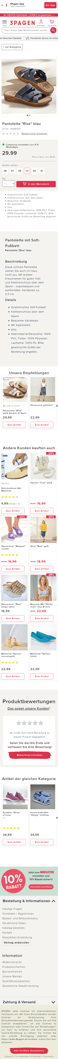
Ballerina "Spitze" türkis (40, 655)
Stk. (4, 179)
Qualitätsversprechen (16, 981)
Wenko (5, 483)
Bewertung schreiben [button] (30, 755)
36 (5, 170)
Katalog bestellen (13, 927)
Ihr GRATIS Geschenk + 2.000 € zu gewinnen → (29, 15)
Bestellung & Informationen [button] (26, 901)
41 (41, 170)
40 (34, 170)
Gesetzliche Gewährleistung (20, 986)
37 (12, 170)
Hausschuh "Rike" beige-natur (11, 605)
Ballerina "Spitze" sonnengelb (11, 655)
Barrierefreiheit (12, 971)
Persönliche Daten (14, 923)
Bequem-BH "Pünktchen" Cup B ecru (41, 605)
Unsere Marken (12, 976)
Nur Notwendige (22, 1056)
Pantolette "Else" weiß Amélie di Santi (14, 411)
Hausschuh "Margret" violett (13, 547)
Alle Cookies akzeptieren (29, 1050)
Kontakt (7, 932)
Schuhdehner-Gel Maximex (11, 489)
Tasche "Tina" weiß (41, 482)
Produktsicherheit (13, 967)
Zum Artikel (14, 424)
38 (19, 170)
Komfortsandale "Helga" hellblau (39, 813)
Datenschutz (48, 1056)
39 (27, 170)
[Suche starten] (53, 30)
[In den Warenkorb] (36, 179)
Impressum (9, 1056)
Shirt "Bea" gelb (39, 546)
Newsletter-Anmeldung (17, 937)
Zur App (50, 5)
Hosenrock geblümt (41, 405)
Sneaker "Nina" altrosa (11, 813)
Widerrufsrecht (12, 962)
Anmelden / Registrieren (18, 913)
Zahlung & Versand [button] (19, 1002)
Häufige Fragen (12, 909)
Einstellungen (35, 1056)
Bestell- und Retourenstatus (20, 918)
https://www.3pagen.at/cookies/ (19, 1039)
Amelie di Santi (11, 405)
